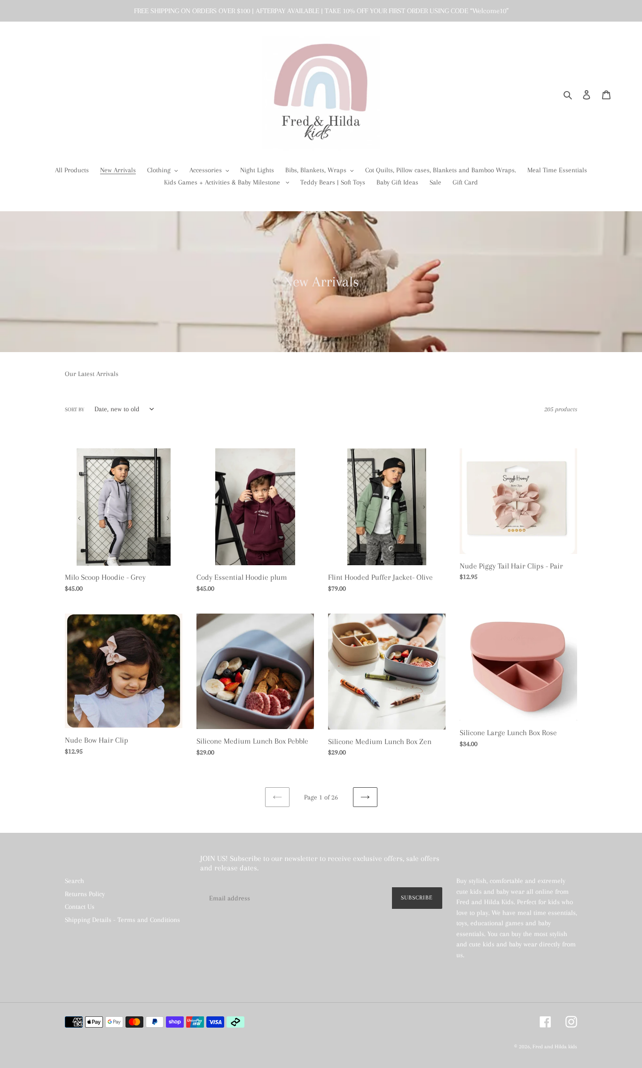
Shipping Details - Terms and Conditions (122, 919)
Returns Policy (85, 894)
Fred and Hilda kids (554, 1047)
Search (74, 880)
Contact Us (79, 906)
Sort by (74, 410)
